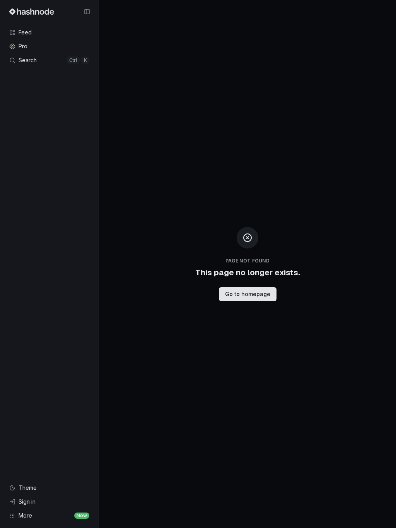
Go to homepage (247, 294)
